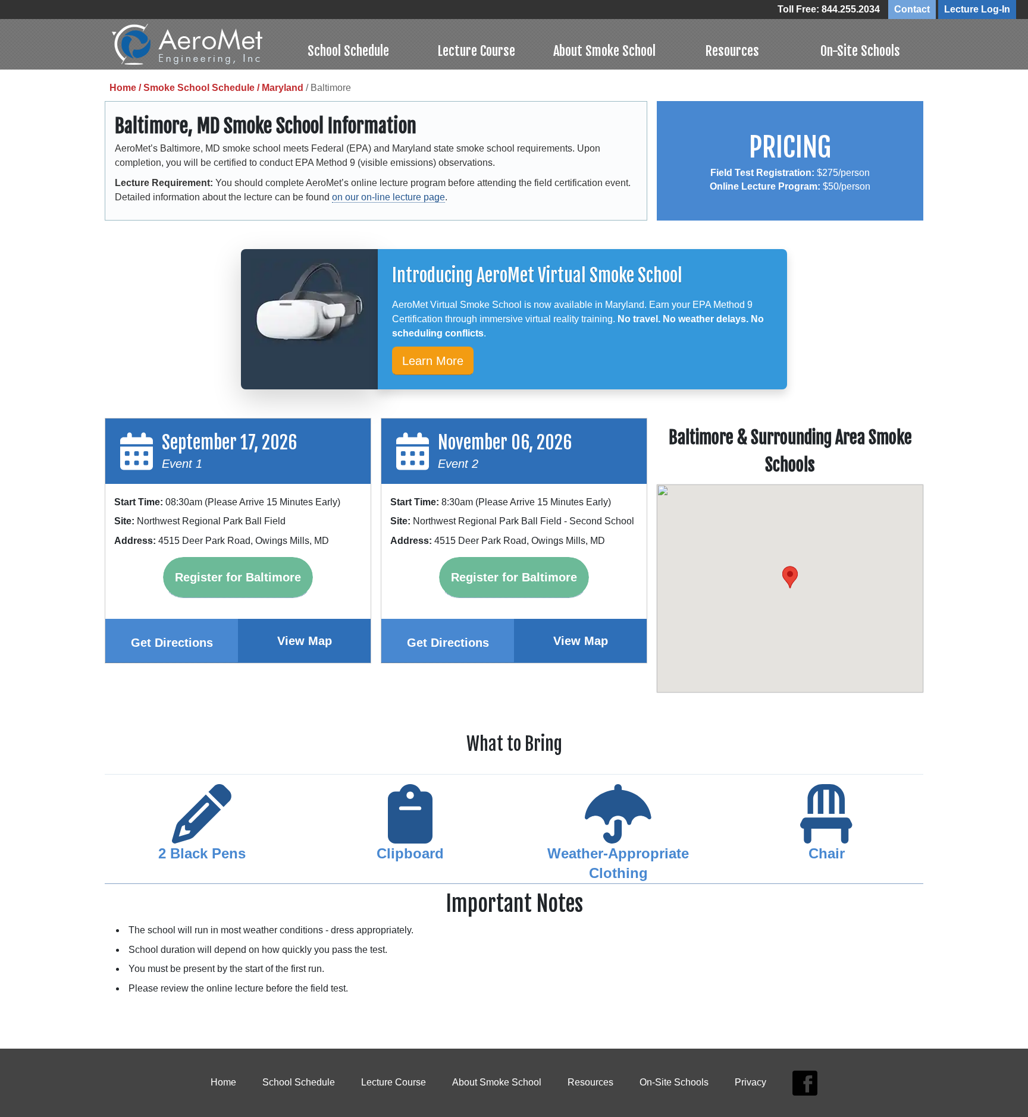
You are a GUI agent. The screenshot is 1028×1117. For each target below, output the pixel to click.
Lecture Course (476, 50)
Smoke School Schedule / (202, 88)
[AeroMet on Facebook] (805, 1082)
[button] (790, 577)
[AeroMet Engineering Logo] (198, 44)
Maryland (282, 88)
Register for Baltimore (238, 577)
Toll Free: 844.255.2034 (829, 9)
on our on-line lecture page (388, 197)
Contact (912, 9)
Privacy (750, 1082)
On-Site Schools (860, 50)
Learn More (432, 360)
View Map (304, 640)
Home (223, 1082)
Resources (732, 50)
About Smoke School (604, 50)
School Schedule (348, 50)
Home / (126, 88)
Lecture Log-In (977, 9)
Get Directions (172, 642)
